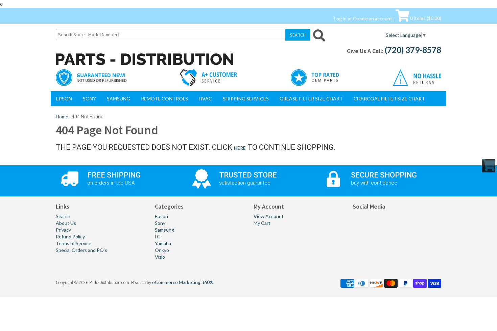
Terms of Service (73, 243)
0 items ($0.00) (425, 18)
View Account (269, 216)
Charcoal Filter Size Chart (389, 98)
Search (63, 216)
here (240, 148)
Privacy (63, 230)
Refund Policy (70, 236)
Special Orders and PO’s (81, 250)
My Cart (262, 223)
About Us (66, 223)
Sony (89, 98)
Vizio (160, 257)
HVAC (205, 98)
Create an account (372, 18)
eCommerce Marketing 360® (183, 282)
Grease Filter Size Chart (311, 98)
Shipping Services (246, 98)
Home (62, 116)
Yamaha (163, 243)
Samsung (118, 98)
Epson (64, 98)
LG (158, 236)
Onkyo (162, 250)
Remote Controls (164, 98)
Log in (340, 18)
